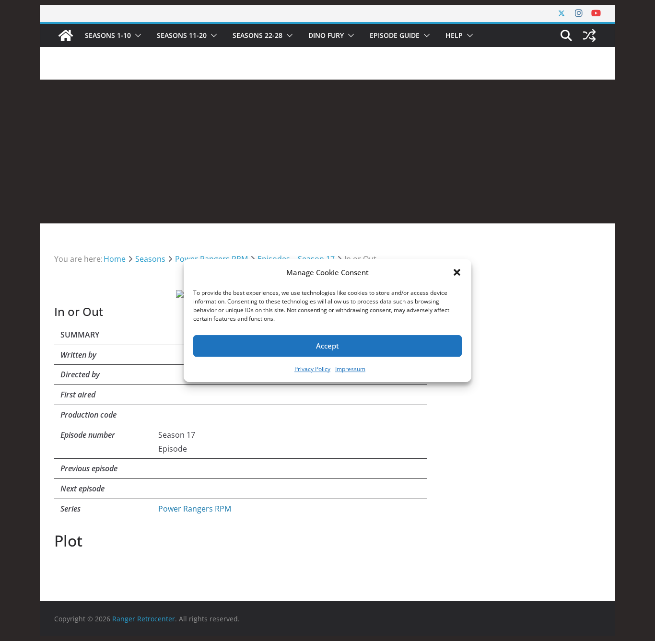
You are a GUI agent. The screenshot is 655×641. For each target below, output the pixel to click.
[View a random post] (589, 35)
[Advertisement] (327, 151)
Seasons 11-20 (182, 35)
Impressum (350, 369)
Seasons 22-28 (257, 35)
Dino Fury (326, 35)
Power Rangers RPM (194, 508)
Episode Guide (395, 35)
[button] (457, 272)
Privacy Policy (312, 369)
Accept (327, 345)
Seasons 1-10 (108, 35)
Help (454, 35)
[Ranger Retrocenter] (65, 35)
